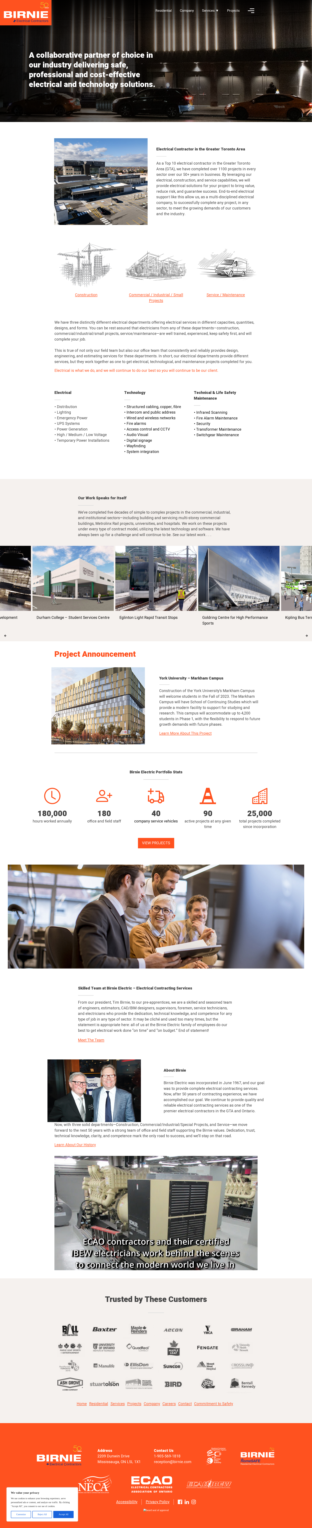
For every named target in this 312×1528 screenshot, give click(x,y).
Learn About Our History (75, 1145)
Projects (233, 10)
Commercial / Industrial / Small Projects (156, 297)
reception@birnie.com (172, 1462)
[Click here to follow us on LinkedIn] (187, 1502)
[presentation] (5, 635)
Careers (169, 1404)
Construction (86, 295)
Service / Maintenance (226, 295)
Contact (185, 1404)
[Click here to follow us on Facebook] (180, 1502)
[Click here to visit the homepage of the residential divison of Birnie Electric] (259, 1464)
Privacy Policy (157, 1502)
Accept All (63, 1514)
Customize (21, 1514)
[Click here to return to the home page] (26, 13)
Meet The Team (91, 1040)
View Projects (156, 843)
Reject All (42, 1514)
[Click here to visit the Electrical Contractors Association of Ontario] (156, 1484)
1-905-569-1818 (167, 1456)
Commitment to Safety (213, 1404)
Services (117, 1404)
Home (82, 1404)
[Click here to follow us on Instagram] (193, 1502)
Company (187, 10)
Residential (163, 10)
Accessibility (126, 1502)
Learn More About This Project (185, 733)
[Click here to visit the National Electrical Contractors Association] (98, 1484)
